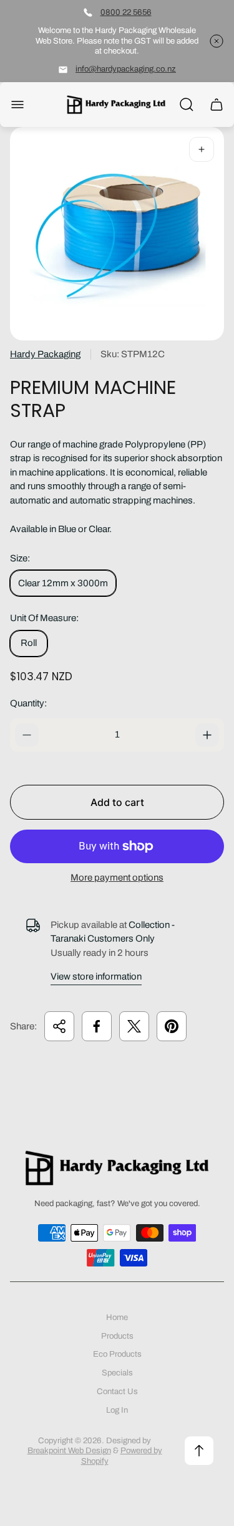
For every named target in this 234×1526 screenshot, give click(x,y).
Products (117, 1336)
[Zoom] (201, 149)
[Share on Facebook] (97, 1026)
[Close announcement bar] (216, 41)
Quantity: (28, 703)
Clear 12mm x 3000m (63, 583)
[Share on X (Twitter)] (134, 1026)
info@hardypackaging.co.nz (126, 68)
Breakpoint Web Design (69, 1450)
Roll (29, 643)
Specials (117, 1372)
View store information (96, 976)
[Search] (186, 104)
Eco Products (117, 1354)
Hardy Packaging (45, 354)
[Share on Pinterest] (172, 1026)
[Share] (59, 1026)
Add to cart (117, 802)
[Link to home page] (117, 1167)
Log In (117, 1410)
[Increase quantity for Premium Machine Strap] (207, 735)
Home (117, 1317)
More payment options (117, 877)
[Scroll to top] (199, 1451)
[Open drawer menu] (17, 104)
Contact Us (117, 1391)
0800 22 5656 (126, 12)
